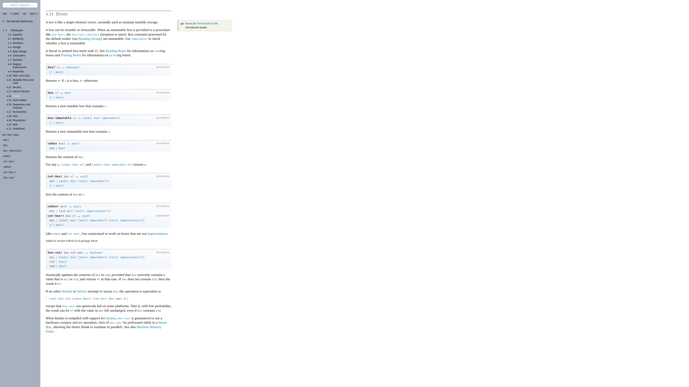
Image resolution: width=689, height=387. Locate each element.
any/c (60, 72)
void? (84, 176)
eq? (66, 279)
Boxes (16, 96)
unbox (52, 143)
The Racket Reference (19, 21)
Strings (17, 47)
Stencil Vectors (21, 91)
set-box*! (56, 216)
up (24, 14)
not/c (84, 181)
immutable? (139, 38)
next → (34, 14)
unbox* (53, 206)
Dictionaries (20, 112)
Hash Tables (20, 100)
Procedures (19, 120)
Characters (19, 55)
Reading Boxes (116, 51)
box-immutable (59, 118)
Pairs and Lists (21, 76)
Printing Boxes (71, 55)
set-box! (58, 34)
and (62, 211)
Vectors (17, 87)
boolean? (73, 67)
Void (15, 124)
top (5, 14)
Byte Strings (20, 51)
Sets (15, 116)
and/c (88, 118)
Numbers (18, 43)
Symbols (17, 60)
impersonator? (96, 211)
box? (51, 67)
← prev (15, 14)
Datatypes (17, 30)
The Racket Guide (207, 23)
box (50, 92)
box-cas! (55, 252)
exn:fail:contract (85, 34)
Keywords (18, 71)
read (157, 51)
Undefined (19, 129)
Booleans (18, 39)
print (113, 55)
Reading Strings (90, 38)
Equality (17, 35)
